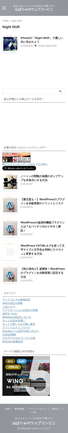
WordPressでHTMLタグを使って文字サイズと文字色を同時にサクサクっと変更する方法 (43, 249)
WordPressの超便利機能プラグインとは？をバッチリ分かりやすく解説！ (43, 226)
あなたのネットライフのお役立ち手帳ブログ (34, 418)
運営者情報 (19, 409)
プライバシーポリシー (37, 409)
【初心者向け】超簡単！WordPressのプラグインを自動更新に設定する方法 (43, 272)
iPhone (41, 45)
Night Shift (51, 45)
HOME (7, 409)
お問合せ (55, 409)
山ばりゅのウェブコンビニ (34, 9)
